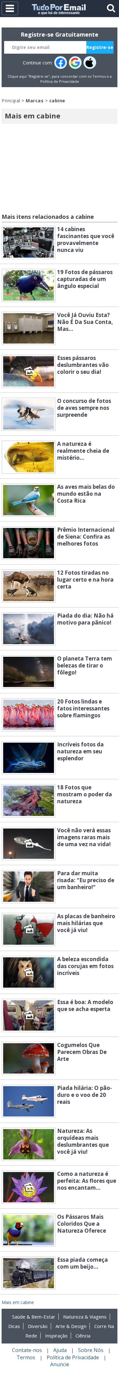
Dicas (14, 1326)
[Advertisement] (59, 169)
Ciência (83, 1335)
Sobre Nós (90, 1350)
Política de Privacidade (59, 81)
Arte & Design (71, 1326)
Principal (11, 101)
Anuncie (59, 1364)
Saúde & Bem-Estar (33, 1316)
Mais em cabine (18, 1302)
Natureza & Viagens (85, 1316)
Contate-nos (27, 1350)
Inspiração (56, 1335)
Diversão (38, 1326)
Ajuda (60, 1350)
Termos (99, 76)
